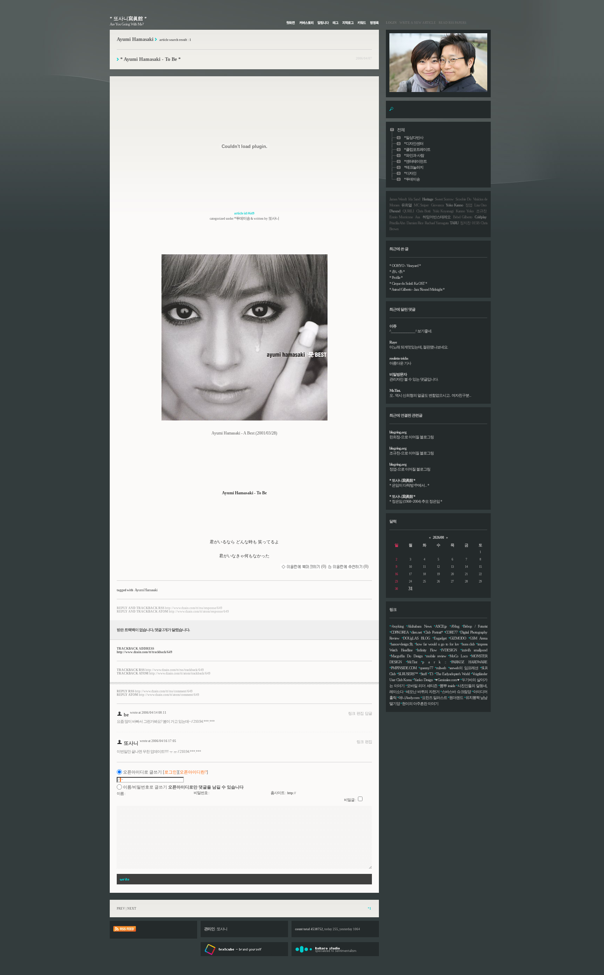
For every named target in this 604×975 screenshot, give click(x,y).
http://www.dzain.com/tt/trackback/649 (144, 652)
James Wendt (398, 199)
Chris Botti (423, 211)
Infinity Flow (427, 650)
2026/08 (438, 537)
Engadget (440, 638)
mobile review (436, 656)
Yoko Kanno (454, 205)
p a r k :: (434, 662)
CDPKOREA (399, 632)
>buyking (397, 626)
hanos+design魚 (402, 644)
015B (475, 223)
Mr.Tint (412, 662)
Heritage (427, 199)
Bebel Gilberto (462, 217)
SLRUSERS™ (408, 674)
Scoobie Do (463, 199)
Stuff (423, 674)
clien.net (416, 632)
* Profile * (396, 277)
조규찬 (481, 211)
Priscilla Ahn (397, 223)
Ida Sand (414, 199)
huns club (468, 644)
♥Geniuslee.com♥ (447, 680)
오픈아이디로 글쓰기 (142, 772)
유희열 (406, 205)
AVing (455, 626)
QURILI (408, 211)
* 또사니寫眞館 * (128, 18)
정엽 (468, 205)
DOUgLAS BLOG (416, 638)
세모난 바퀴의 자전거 (422, 692)
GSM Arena (478, 638)
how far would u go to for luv (437, 644)
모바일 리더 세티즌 (422, 686)
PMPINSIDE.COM (404, 668)
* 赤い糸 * (397, 271)
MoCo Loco (458, 656)
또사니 (131, 743)
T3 (431, 674)
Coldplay (481, 217)
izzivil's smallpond (475, 650)
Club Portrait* (433, 632)
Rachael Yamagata (436, 223)
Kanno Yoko (465, 211)
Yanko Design (423, 680)
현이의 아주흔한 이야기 (420, 703)
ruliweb (441, 668)
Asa (417, 217)
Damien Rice (415, 223)
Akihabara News (419, 626)
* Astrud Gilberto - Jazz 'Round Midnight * (417, 289)
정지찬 (465, 223)
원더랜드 (456, 697)
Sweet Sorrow (444, 199)
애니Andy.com (408, 697)
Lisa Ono (480, 205)
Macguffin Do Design (407, 656)
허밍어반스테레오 (437, 217)
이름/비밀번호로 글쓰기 (145, 787)
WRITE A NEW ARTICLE (416, 22)
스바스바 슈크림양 (456, 692)
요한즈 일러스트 (434, 697)
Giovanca (437, 205)
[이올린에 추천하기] (345, 566)
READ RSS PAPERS (451, 22)
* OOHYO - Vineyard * (405, 265)
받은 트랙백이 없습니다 (135, 630)
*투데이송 (242, 218)
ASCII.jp (441, 626)
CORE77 (451, 632)
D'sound (394, 211)
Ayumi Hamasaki (146, 590)
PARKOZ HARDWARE (469, 662)
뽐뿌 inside (447, 686)
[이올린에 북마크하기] (300, 566)
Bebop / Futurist (475, 626)
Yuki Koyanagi (443, 211)
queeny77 (426, 668)
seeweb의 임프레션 (464, 668)
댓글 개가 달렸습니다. (172, 630)
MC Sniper (421, 205)
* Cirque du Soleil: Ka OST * (408, 283)
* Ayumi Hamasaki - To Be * (150, 59)
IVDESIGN (449, 650)
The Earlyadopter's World (453, 674)
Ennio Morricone (401, 217)
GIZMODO (458, 638)
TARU (454, 223)
